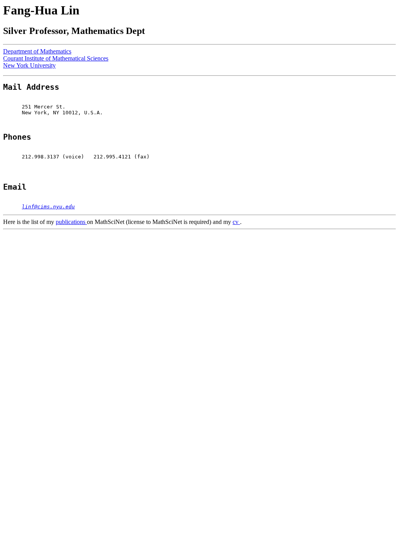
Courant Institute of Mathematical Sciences (55, 58)
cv (236, 222)
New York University (29, 65)
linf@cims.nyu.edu (48, 207)
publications (71, 222)
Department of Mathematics (37, 51)
